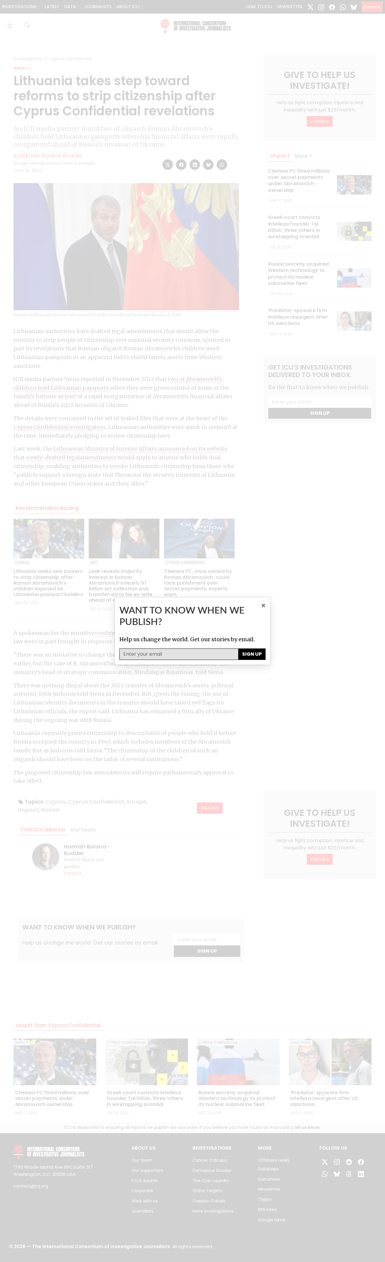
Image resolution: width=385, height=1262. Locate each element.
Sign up (252, 654)
